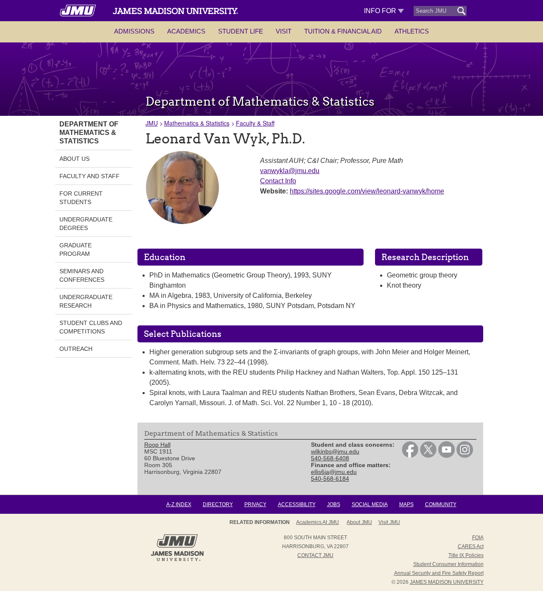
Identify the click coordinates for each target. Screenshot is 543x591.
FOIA (478, 538)
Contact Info (278, 181)
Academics (186, 31)
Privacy (255, 504)
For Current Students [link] (81, 197)
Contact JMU (315, 555)
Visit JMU (389, 522)
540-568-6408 (330, 458)
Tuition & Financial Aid (343, 31)
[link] (410, 455)
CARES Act (471, 546)
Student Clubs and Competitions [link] (90, 327)
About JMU (359, 522)
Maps (406, 504)
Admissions (134, 31)
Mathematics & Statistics (197, 123)
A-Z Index (178, 504)
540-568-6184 (330, 478)
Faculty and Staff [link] (89, 176)
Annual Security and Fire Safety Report (439, 573)
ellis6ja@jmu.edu (334, 471)
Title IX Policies (466, 555)
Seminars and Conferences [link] (81, 275)
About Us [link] (74, 158)
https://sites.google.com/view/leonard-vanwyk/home (367, 191)
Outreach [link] (75, 348)
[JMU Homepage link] (177, 560)
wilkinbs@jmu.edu (335, 451)
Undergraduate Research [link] (85, 301)
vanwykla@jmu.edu (289, 170)
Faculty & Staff (255, 123)
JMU (152, 123)
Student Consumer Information (448, 564)
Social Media (370, 504)
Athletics (412, 31)
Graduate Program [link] (75, 249)
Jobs (333, 504)
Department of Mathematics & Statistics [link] (88, 132)
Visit (283, 31)
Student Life (240, 31)
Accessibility (297, 504)
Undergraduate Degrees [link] (85, 223)
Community (440, 504)
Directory (218, 504)
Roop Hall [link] (157, 444)
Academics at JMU (317, 522)
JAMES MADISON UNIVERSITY (447, 582)
